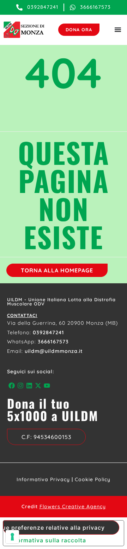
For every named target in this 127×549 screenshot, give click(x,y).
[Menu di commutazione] (117, 29)
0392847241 (48, 332)
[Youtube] (47, 385)
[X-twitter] (38, 385)
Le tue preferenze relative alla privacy (54, 527)
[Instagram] (20, 385)
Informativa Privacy (43, 479)
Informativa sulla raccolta (47, 540)
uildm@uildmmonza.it (54, 351)
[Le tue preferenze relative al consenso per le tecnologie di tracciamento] (12, 536)
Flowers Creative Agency (73, 506)
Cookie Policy (92, 479)
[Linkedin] (29, 385)
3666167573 (53, 341)
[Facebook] (11, 385)
